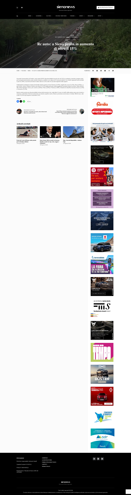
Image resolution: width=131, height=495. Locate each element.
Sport (99, 15)
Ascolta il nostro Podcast (106, 7)
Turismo (72, 15)
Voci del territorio (61, 15)
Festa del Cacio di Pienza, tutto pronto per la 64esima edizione (26, 141)
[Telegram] (109, 70)
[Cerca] (17, 16)
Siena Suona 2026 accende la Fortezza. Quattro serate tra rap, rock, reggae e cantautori (50, 141)
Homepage (45, 458)
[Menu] (17, 7)
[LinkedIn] (101, 70)
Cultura (48, 15)
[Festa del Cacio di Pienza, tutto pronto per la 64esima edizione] (27, 132)
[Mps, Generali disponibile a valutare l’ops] (73, 132)
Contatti (44, 464)
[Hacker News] (105, 70)
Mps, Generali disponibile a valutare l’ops (72, 141)
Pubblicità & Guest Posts (49, 462)
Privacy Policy (46, 466)
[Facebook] (93, 70)
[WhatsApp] (113, 70)
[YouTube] (102, 458)
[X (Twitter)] (97, 70)
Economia (38, 15)
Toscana (73, 37)
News (29, 15)
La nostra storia (47, 460)
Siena (69, 37)
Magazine (90, 15)
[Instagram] (98, 458)
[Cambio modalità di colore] (22, 7)
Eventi (81, 15)
